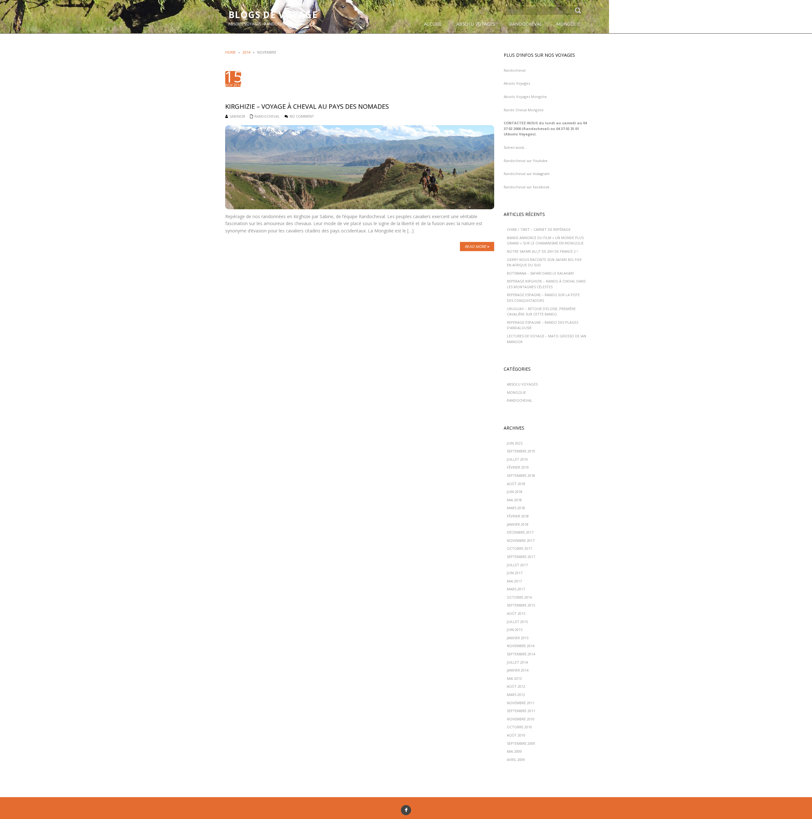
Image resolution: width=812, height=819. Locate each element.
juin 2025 (514, 443)
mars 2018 (516, 507)
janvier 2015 (517, 637)
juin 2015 (514, 629)
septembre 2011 (521, 710)
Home (230, 52)
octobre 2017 (519, 548)
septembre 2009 (521, 743)
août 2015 (516, 613)
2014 (246, 52)
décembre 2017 (520, 532)
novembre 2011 (520, 702)
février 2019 (518, 467)
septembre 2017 (521, 556)
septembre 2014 (521, 654)
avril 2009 (516, 759)
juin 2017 (514, 572)
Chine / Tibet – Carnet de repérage (539, 229)
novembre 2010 (520, 719)
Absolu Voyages (517, 83)
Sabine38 (237, 116)
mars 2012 (516, 694)
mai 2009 (514, 751)
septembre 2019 (521, 451)
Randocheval (515, 70)
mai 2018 (514, 499)
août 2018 (516, 483)
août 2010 (516, 735)
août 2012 (516, 686)
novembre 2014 (520, 645)
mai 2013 (514, 678)
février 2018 (518, 516)
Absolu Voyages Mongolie (525, 96)
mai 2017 (514, 581)
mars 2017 (516, 589)
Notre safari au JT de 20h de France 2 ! (542, 251)
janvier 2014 (517, 670)
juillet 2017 (517, 564)
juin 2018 (514, 491)
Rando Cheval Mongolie (524, 109)
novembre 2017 (520, 540)
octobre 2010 (519, 727)
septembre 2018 (521, 475)
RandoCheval (267, 116)
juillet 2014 (517, 662)
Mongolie (516, 392)
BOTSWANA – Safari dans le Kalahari (540, 273)
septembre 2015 (521, 605)
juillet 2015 (517, 621)
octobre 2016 (519, 597)
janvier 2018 (517, 524)
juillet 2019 (517, 459)
